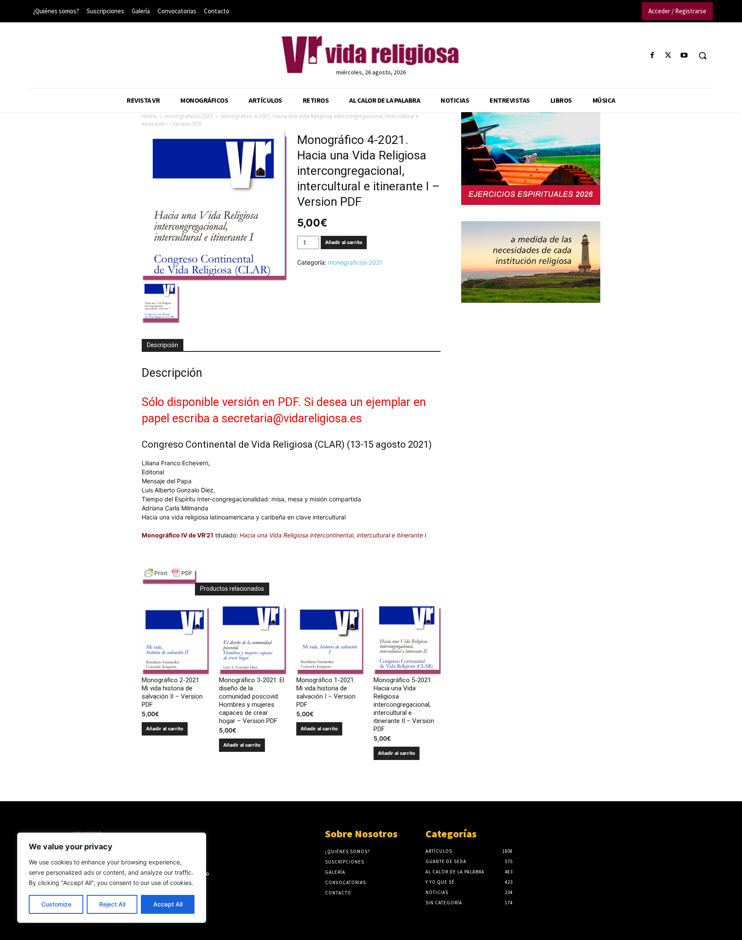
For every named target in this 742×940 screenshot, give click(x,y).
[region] (111, 878)
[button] (702, 55)
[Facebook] (652, 55)
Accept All (167, 904)
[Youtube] (684, 55)
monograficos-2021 (189, 116)
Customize (56, 904)
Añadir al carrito (343, 242)
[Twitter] (668, 55)
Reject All (112, 904)
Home (149, 116)
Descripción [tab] (162, 345)
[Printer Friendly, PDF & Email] (168, 575)
